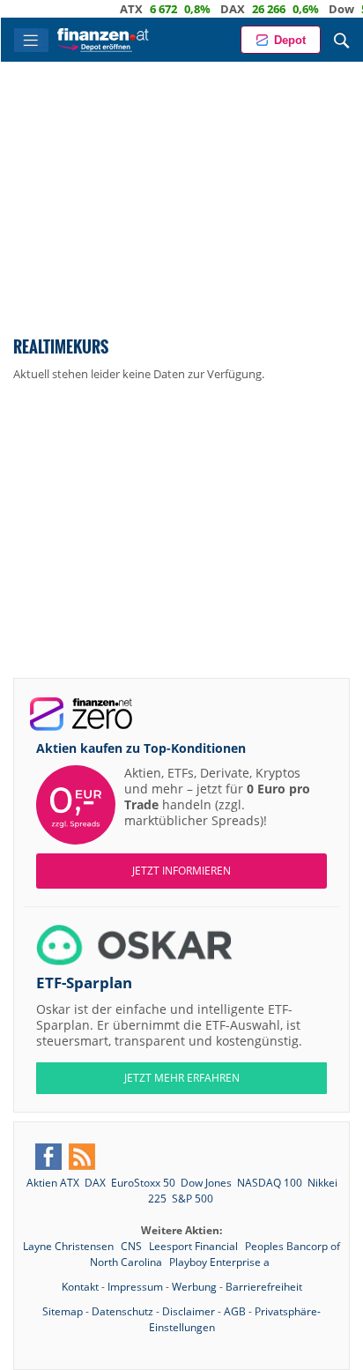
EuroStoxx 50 (143, 1182)
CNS (132, 1246)
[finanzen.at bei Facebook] (48, 1156)
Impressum (135, 1286)
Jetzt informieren (181, 870)
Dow (325, 9)
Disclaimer (188, 1311)
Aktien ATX (52, 1182)
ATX (115, 9)
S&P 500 (192, 1198)
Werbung (194, 1286)
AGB (235, 1311)
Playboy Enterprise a (219, 1262)
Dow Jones (206, 1182)
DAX (216, 9)
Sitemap (62, 1311)
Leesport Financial (195, 1246)
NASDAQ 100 (269, 1182)
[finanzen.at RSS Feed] (82, 1156)
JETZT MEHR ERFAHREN (182, 1077)
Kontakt (80, 1286)
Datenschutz (122, 1311)
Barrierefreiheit (264, 1286)
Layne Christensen (69, 1246)
